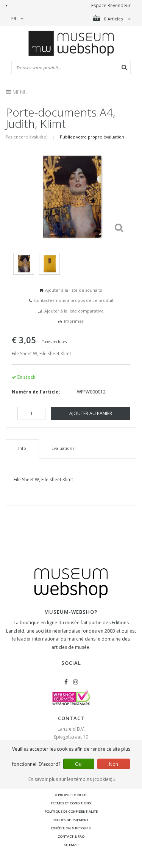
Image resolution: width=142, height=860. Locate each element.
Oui (79, 764)
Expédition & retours (71, 828)
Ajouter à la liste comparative (74, 311)
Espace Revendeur (111, 5)
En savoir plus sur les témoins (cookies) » (71, 779)
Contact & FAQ (71, 836)
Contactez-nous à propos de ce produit (74, 300)
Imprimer (74, 321)
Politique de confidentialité (71, 811)
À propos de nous (71, 794)
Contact (71, 718)
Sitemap (71, 844)
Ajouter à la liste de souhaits (73, 290)
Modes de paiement (71, 819)
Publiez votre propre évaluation (92, 137)
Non (113, 764)
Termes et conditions (71, 803)
